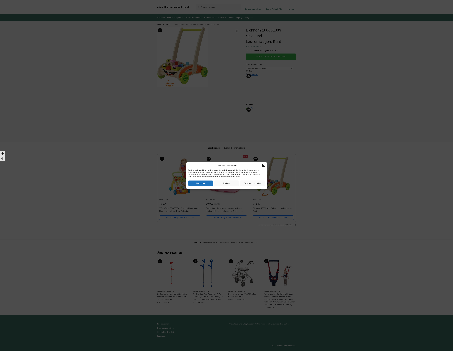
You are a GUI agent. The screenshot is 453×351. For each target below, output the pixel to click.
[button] (263, 165)
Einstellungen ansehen (252, 183)
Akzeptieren (200, 183)
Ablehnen (226, 183)
